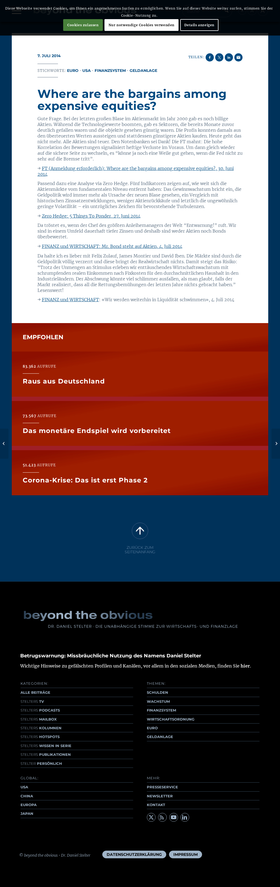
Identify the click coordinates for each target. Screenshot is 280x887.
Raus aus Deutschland (64, 381)
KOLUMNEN (41, 728)
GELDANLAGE (160, 736)
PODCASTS (40, 710)
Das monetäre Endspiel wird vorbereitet (97, 431)
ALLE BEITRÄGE (35, 692)
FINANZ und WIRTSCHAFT (70, 299)
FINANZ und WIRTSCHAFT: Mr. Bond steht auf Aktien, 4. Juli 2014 (112, 246)
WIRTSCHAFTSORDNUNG (170, 719)
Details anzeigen (199, 25)
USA (86, 70)
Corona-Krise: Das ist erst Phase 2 (85, 480)
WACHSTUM (158, 701)
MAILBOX (39, 719)
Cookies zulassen (83, 25)
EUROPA (29, 805)
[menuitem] (134, 854)
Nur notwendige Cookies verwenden (141, 25)
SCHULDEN (157, 692)
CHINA (27, 796)
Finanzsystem (110, 70)
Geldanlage (143, 70)
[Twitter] (151, 817)
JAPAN (27, 813)
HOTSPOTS (40, 736)
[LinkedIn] (184, 817)
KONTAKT (156, 805)
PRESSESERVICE (162, 787)
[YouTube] (173, 817)
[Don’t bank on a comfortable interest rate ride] (4, 444)
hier (245, 666)
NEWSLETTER (160, 796)
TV (32, 701)
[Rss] (162, 817)
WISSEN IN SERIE (46, 745)
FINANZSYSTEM (161, 710)
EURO (152, 728)
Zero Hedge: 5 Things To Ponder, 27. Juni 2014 (91, 216)
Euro (72, 70)
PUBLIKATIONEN (46, 754)
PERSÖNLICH (41, 763)
